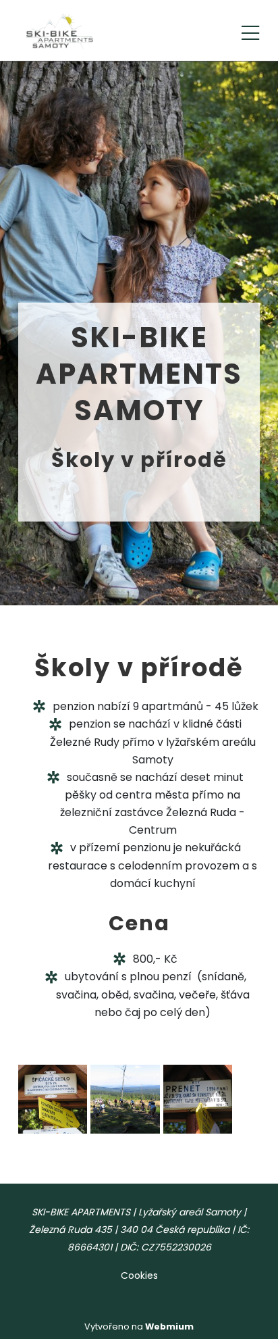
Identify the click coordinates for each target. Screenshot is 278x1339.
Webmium (169, 1326)
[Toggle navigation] (250, 31)
